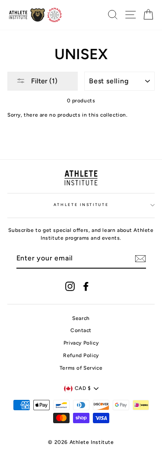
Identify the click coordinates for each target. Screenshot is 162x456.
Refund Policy (81, 355)
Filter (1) (43, 81)
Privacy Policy (81, 343)
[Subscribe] (140, 258)
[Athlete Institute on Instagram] (70, 286)
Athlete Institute (81, 205)
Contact (81, 330)
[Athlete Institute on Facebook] (86, 286)
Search (81, 318)
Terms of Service (81, 368)
